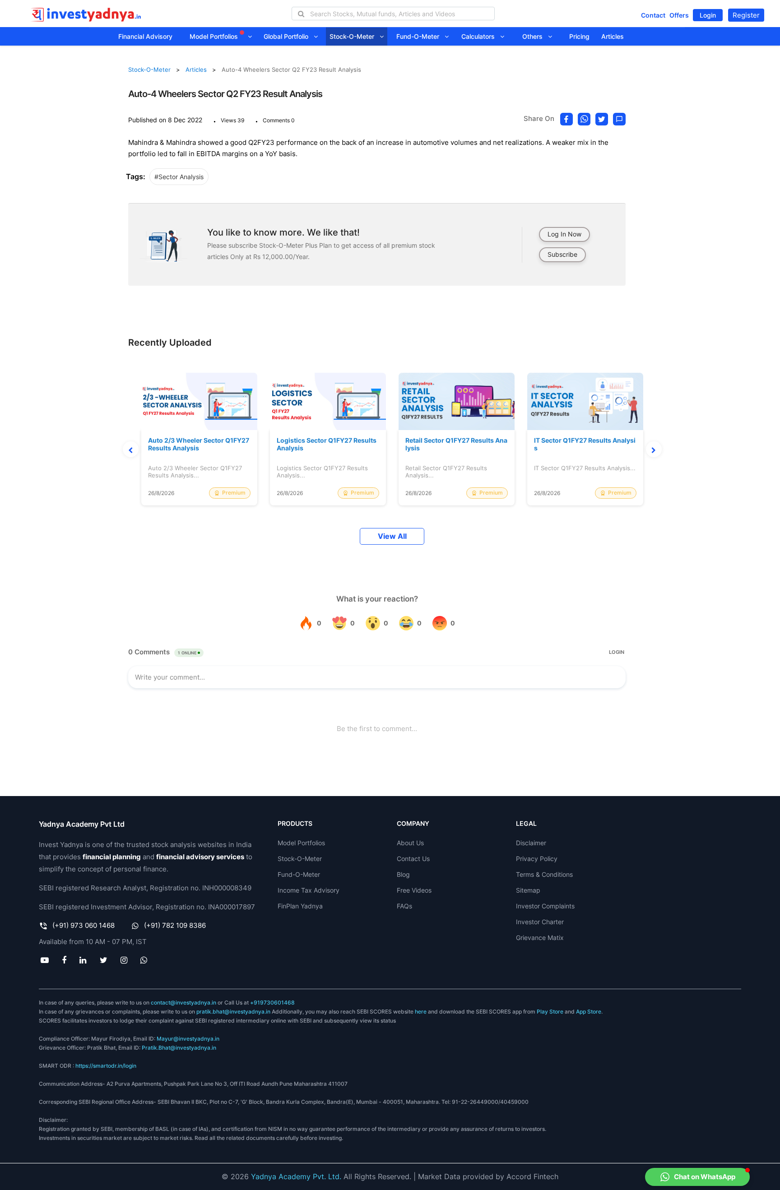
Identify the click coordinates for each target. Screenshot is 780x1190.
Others (535, 36)
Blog (403, 874)
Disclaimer (531, 843)
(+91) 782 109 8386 (175, 925)
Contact (653, 15)
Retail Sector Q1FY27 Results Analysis (456, 444)
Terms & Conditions (544, 874)
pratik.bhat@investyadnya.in (233, 1011)
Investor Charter (540, 922)
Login (708, 15)
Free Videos (414, 890)
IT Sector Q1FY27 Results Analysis (585, 444)
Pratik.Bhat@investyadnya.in (179, 1047)
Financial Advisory (145, 36)
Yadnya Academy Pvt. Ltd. (296, 1176)
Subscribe (562, 254)
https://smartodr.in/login (105, 1065)
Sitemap (528, 890)
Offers (679, 15)
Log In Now (564, 234)
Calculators (480, 36)
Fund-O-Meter (420, 36)
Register (746, 15)
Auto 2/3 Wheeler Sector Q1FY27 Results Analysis (198, 444)
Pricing (579, 36)
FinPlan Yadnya (300, 906)
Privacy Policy (536, 858)
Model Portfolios (215, 36)
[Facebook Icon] (64, 960)
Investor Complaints (545, 906)
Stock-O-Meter (355, 36)
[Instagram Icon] (124, 960)
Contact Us (413, 858)
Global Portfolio (289, 36)
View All (392, 536)
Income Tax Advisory (308, 890)
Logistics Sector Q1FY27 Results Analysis (326, 444)
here (421, 1011)
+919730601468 (272, 1002)
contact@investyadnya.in (183, 1002)
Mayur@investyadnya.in (188, 1038)
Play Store (550, 1011)
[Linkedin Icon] (83, 960)
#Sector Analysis (179, 177)
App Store (588, 1011)
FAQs (404, 906)
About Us (410, 843)
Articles (612, 36)
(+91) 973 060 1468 (83, 925)
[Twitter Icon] (103, 960)
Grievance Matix (540, 937)
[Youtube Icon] (44, 960)
